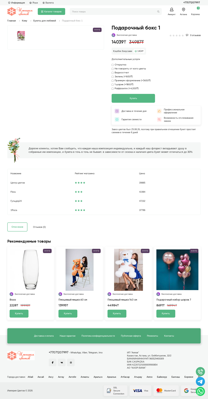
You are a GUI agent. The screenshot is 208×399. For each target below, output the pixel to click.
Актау (61, 377)
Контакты (169, 335)
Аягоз (149, 377)
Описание (17, 227)
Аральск (98, 377)
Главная (11, 20)
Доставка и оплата (44, 335)
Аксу (50, 377)
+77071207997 (191, 2)
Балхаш (175, 377)
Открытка (120, 65)
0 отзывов (195, 35)
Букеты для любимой (44, 20)
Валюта (50, 2)
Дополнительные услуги (126, 59)
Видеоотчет (122, 73)
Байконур (162, 377)
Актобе (72, 377)
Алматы (85, 377)
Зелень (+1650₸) (124, 76)
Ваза (13, 300)
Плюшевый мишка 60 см (72, 300)
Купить (133, 98)
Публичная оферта (131, 335)
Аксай (41, 377)
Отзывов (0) (39, 227)
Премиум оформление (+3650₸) (133, 80)
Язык (35, 2)
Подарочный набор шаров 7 (173, 300)
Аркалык (111, 377)
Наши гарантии (67, 335)
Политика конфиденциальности (98, 335)
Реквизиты (152, 335)
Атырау (138, 377)
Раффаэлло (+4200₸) (127, 88)
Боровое (188, 377)
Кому (24, 20)
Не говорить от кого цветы (130, 69)
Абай (30, 377)
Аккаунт (171, 14)
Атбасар (125, 377)
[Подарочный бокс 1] (21, 36)
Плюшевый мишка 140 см (122, 300)
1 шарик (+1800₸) (124, 84)
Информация (18, 2)
